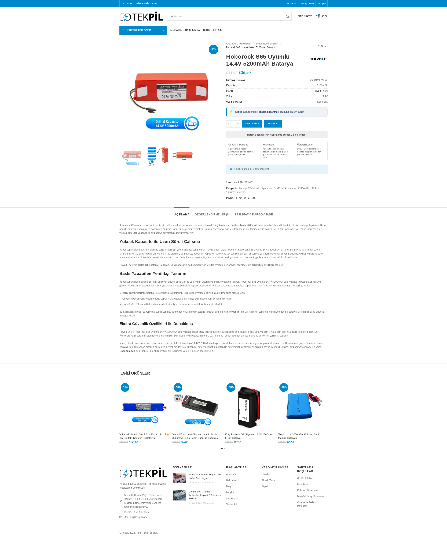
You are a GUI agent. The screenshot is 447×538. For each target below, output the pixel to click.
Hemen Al (273, 124)
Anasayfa (231, 474)
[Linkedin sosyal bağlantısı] (249, 198)
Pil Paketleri (245, 44)
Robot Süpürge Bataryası (267, 44)
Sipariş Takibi (268, 480)
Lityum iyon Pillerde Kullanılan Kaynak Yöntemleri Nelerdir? (205, 495)
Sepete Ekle (252, 124)
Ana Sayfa (231, 44)
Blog (228, 486)
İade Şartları (303, 484)
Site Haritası (232, 499)
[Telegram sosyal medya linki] (253, 198)
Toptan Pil (231, 504)
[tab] (181, 212)
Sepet (265, 486)
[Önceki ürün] (319, 45)
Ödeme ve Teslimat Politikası (307, 504)
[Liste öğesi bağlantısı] (143, 512)
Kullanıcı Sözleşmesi (307, 490)
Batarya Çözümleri (249, 188)
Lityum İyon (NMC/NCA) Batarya (278, 188)
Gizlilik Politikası (305, 478)
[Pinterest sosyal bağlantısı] (245, 198)
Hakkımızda (232, 480)
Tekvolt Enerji (320, 91)
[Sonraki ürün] (326, 45)
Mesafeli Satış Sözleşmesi (310, 496)
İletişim (230, 492)
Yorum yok (210, 483)
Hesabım (266, 474)
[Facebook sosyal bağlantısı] (236, 198)
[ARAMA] (288, 17)
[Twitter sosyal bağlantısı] (240, 198)
